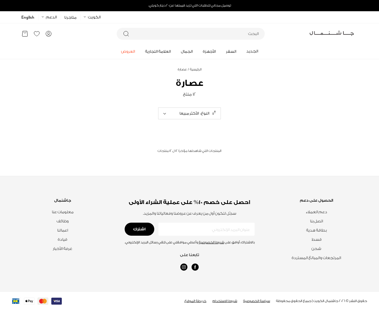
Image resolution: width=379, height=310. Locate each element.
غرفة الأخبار (62, 248)
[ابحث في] (126, 34)
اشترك (139, 229)
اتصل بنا (316, 221)
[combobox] (191, 34)
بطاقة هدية (316, 230)
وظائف (63, 221)
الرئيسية (195, 69)
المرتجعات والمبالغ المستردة (316, 258)
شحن (316, 248)
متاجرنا (70, 17)
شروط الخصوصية (211, 242)
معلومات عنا (62, 212)
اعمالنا (62, 230)
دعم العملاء (316, 212)
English (27, 17)
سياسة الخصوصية (256, 301)
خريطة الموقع (195, 301)
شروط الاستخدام (224, 301)
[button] (24, 33)
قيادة (62, 239)
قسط (316, 239)
